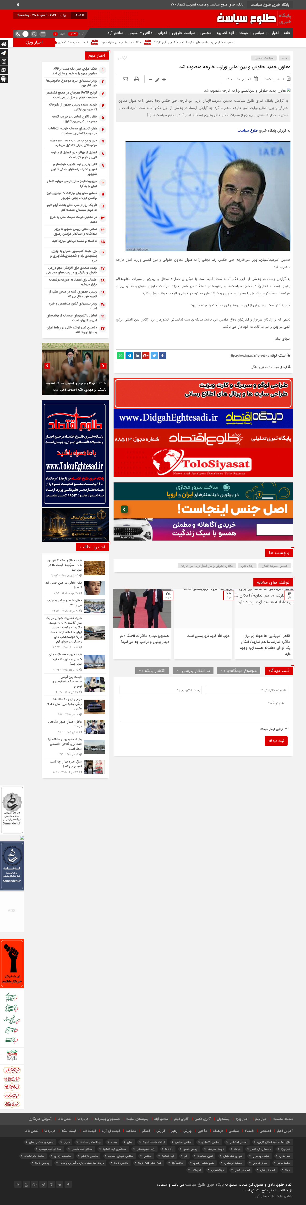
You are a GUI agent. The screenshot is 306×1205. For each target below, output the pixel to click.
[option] (264, 624)
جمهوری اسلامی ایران (41, 1142)
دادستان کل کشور (261, 1149)
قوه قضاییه (225, 33)
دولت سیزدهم (216, 1149)
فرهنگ (218, 1130)
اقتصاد (249, 1130)
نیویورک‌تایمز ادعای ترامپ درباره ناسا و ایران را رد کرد (72, 183)
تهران (67, 1142)
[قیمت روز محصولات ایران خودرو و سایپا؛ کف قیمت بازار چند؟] (75, 662)
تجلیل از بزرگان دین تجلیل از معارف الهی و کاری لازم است (74, 155)
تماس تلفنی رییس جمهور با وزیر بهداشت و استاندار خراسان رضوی (75, 231)
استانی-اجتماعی (238, 1142)
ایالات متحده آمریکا (153, 1142)
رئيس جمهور (190, 1149)
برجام (114, 1142)
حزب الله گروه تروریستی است (208, 636)
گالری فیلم (181, 1119)
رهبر (174, 1130)
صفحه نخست (283, 1119)
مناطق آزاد (115, 33)
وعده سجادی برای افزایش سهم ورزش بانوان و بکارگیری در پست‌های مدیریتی (71, 270)
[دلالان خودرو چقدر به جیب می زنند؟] (75, 605)
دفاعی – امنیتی (140, 33)
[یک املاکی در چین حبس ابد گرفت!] (75, 588)
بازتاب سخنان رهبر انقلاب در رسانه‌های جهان (77, 389)
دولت (243, 33)
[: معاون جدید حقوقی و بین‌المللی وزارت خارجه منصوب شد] (125, 79)
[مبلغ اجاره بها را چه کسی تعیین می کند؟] (75, 766)
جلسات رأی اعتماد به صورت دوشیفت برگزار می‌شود (73, 282)
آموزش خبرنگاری (40, 1119)
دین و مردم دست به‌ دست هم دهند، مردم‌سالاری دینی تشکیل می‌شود (73, 143)
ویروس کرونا (42, 1163)
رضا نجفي (247, 565)
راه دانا (169, 1149)
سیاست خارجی (183, 33)
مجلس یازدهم (89, 1156)
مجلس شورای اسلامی (120, 1156)
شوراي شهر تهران (232, 1156)
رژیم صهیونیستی (146, 1149)
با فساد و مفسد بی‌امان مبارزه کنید (74, 240)
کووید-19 (196, 1169)
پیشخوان (223, 1119)
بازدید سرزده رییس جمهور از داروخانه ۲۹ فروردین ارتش (73, 107)
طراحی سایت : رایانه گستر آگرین (273, 1196)
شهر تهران (284, 1156)
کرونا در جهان (242, 1169)
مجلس (205, 33)
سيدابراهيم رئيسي (82, 1149)
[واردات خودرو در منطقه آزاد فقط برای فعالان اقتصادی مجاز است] (75, 747)
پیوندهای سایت (137, 1119)
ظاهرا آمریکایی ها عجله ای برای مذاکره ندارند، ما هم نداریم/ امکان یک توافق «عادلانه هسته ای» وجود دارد (265, 645)
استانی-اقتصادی (210, 1142)
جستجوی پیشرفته (107, 1119)
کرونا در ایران (267, 1169)
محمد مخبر (283, 1163)
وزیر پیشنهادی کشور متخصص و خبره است (73, 306)
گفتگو (146, 1130)
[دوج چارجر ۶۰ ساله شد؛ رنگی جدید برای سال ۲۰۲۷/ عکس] (75, 707)
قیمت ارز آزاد (111, 1130)
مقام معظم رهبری (203, 1163)
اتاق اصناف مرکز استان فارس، (273, 1142)
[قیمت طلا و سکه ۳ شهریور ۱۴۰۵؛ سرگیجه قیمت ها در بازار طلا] (75, 568)
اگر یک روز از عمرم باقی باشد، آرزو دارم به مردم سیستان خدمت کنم (72, 207)
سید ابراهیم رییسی (50, 1149)
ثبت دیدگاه (276, 741)
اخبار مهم (261, 1119)
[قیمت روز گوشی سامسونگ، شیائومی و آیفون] (75, 685)
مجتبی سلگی (259, 367)
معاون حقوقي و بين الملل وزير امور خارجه (207, 565)
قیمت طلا (89, 1130)
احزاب (162, 33)
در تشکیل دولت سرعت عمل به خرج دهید (73, 219)
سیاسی (258, 33)
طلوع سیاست (248, 130)
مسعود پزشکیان (233, 1163)
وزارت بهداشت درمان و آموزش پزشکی (82, 1163)
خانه (287, 33)
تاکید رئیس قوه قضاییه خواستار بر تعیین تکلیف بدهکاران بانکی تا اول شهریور (74, 169)
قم (185, 1156)
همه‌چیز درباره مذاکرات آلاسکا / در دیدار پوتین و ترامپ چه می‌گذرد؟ (144, 639)
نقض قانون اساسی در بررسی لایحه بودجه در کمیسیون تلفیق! (74, 119)
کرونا (287, 1169)
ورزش (187, 1130)
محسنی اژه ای (62, 1156)
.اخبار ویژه (242, 1119)
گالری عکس (203, 1119)
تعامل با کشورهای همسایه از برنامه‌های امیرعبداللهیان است (72, 318)
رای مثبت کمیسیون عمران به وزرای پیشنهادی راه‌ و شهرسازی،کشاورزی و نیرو (73, 256)
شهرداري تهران (260, 1156)
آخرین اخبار (285, 1130)
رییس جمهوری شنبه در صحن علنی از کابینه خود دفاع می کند (73, 294)
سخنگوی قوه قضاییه (114, 1149)
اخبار (275, 33)
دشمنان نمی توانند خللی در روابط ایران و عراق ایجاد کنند (72, 330)
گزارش (160, 1130)
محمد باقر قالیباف (34, 1156)
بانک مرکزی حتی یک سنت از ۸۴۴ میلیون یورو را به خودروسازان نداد (74, 71)
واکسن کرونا (121, 1163)
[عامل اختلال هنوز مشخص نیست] (75, 727)
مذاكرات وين (259, 1163)
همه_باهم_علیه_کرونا (150, 1163)
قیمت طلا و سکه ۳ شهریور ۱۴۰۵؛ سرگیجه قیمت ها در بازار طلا (120, 42)
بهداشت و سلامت (90, 1142)
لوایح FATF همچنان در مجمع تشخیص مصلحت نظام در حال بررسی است (71, 95)
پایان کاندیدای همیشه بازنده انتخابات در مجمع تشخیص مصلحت (73, 131)
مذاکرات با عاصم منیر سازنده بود (192, 42)
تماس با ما (64, 1119)
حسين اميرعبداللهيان (275, 565)
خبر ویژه (285, 1149)
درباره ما (82, 1119)
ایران (129, 1142)
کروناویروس (217, 1169)
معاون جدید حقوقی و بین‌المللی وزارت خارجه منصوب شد (234, 67)
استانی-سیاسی (183, 1142)
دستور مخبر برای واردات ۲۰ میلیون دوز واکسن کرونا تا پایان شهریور (72, 195)
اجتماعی (265, 1130)
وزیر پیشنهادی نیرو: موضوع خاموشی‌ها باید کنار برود (71, 83)
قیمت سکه (68, 1130)
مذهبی (202, 1130)
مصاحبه (131, 1130)
